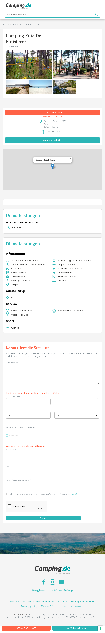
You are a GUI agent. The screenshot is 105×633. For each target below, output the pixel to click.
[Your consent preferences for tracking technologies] (100, 628)
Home (16, 24)
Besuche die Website (26, 628)
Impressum (77, 606)
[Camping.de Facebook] (43, 582)
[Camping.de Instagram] (52, 582)
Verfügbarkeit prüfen (77, 628)
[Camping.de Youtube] (61, 582)
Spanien (26, 24)
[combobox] (28, 415)
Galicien (36, 24)
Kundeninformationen (54, 606)
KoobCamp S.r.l (77, 494)
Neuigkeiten (39, 590)
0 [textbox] (58, 415)
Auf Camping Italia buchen (79, 601)
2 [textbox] (9, 415)
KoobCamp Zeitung (61, 590)
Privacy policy (29, 606)
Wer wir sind (17, 601)
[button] (52, 166)
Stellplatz (13, 435)
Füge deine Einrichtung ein (43, 601)
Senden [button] (43, 518)
